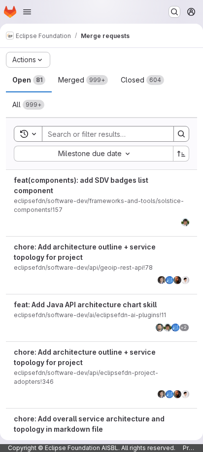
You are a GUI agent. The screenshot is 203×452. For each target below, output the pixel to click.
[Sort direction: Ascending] (181, 154)
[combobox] (93, 154)
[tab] (29, 80)
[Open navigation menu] (27, 12)
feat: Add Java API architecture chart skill (85, 304)
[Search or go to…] (174, 12)
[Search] (181, 134)
